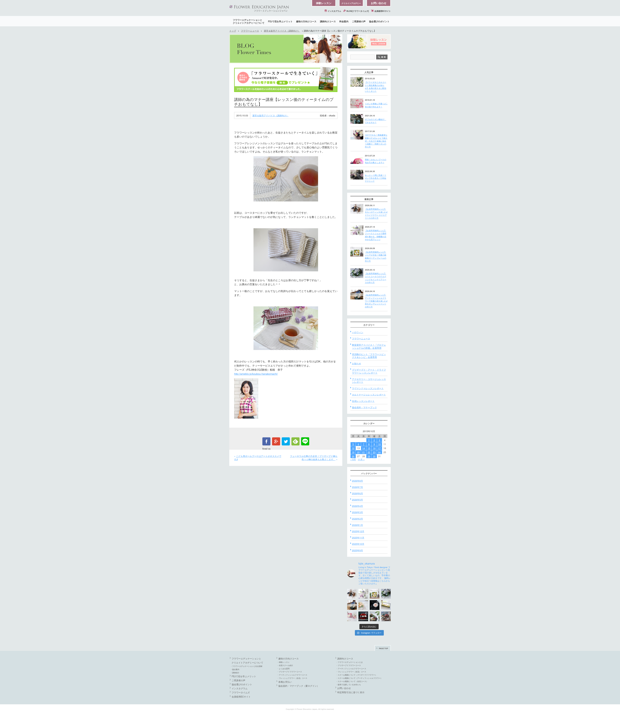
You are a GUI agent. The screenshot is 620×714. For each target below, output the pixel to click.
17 (379, 448)
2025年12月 (358, 531)
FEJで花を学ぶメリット (280, 21)
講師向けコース (328, 21)
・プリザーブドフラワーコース (289, 671)
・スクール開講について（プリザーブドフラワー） (356, 674)
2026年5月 (357, 499)
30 (374, 456)
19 (353, 452)
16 (374, 448)
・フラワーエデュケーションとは (349, 662)
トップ (232, 30)
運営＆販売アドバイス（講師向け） (282, 30)
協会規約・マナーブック (364, 407)
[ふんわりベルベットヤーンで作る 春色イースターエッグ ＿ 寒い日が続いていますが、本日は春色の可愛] (352, 616)
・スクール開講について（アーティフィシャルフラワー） (359, 678)
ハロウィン (357, 332)
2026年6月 (357, 493)
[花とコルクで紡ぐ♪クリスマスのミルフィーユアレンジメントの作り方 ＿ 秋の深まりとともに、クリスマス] (386, 616)
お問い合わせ (378, 3)
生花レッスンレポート (363, 401)
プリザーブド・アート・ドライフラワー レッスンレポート (369, 371)
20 (358, 452)
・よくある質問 (283, 668)
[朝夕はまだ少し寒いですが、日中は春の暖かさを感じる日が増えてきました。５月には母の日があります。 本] (363, 605)
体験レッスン (323, 3)
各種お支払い (285, 681)
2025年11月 (358, 537)
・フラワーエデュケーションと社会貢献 (246, 666)
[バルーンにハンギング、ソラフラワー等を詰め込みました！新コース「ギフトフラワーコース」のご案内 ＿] (374, 616)
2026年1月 (357, 525)
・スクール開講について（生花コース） (352, 681)
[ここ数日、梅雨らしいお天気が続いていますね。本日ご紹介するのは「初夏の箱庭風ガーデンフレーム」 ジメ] (374, 594)
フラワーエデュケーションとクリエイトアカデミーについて (248, 21)
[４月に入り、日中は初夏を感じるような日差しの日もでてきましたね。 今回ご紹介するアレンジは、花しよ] (352, 605)
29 (369, 456)
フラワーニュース (250, 30)
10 (379, 444)
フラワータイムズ (241, 692)
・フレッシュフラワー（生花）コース (292, 678)
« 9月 (353, 459)
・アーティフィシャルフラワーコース (292, 674)
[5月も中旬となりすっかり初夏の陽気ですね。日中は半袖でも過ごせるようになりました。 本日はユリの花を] (386, 594)
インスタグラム (334, 11)
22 (369, 452)
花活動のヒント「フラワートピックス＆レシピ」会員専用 (369, 356)
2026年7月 (357, 487)
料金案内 (343, 21)
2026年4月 (357, 506)
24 (379, 452)
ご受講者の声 (359, 21)
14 (363, 448)
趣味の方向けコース (306, 21)
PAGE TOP (383, 648)
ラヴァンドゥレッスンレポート (368, 388)
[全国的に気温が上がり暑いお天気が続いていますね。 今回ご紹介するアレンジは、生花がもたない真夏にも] (363, 594)
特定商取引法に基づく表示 (350, 692)
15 (369, 448)
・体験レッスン (283, 662)
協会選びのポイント (379, 21)
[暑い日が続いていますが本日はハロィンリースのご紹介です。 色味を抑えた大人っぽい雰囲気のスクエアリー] (352, 594)
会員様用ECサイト (382, 11)
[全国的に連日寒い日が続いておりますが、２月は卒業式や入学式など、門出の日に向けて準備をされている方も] (374, 605)
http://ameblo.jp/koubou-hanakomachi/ (256, 374)
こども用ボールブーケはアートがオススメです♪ (257, 457)
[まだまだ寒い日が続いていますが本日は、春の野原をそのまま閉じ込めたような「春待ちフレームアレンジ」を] (386, 605)
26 (353, 456)
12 (353, 448)
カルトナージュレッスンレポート (369, 394)
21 (363, 452)
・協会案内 (234, 669)
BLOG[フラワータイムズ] (357, 11)
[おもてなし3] (285, 178)
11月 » (361, 459)
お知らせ (356, 363)
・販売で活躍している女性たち (348, 684)
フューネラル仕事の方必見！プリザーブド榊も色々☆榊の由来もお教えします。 (313, 457)
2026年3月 (357, 512)
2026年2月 (357, 518)
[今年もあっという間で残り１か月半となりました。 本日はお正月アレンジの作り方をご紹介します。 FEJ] (363, 616)
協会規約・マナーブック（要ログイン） (298, 685)
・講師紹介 (234, 672)
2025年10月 (358, 543)
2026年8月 (357, 480)
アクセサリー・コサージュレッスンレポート (369, 380)
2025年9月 (357, 550)
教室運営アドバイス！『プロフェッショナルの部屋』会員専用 (369, 346)
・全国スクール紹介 (285, 665)
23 (374, 452)
